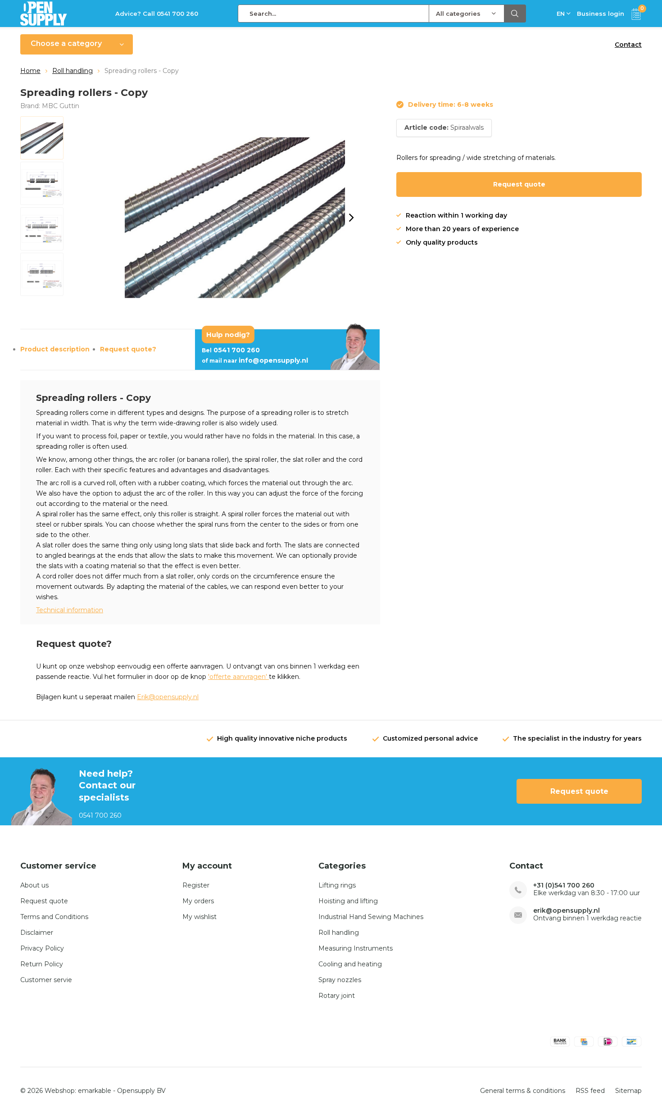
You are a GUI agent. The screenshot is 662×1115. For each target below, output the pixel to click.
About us (34, 885)
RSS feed (590, 1091)
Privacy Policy (42, 948)
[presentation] (351, 217)
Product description (55, 349)
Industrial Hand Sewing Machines (370, 917)
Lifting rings (337, 885)
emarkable (94, 1091)
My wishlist (199, 917)
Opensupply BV (141, 1091)
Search (515, 14)
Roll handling (72, 71)
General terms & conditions (522, 1091)
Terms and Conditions (54, 917)
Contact (628, 45)
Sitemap (628, 1091)
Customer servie (46, 980)
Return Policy (41, 964)
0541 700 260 (231, 350)
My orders (198, 901)
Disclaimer (36, 932)
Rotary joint (336, 996)
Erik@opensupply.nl (168, 697)
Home (30, 71)
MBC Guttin (60, 106)
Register (195, 885)
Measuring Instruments (355, 948)
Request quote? (128, 349)
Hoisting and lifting (348, 901)
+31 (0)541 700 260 (563, 885)
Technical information (69, 610)
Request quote (519, 184)
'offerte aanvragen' (238, 677)
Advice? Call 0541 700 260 (156, 13)
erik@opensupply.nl (566, 911)
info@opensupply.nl (255, 360)
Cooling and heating (350, 964)
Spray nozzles (339, 980)
